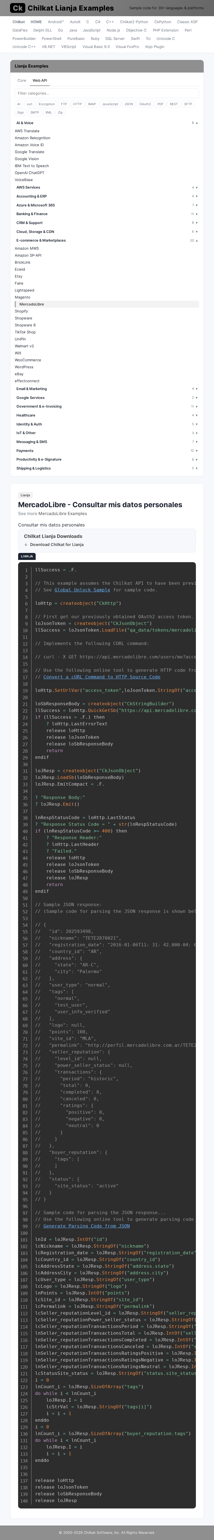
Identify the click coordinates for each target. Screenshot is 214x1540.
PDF (160, 104)
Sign (20, 112)
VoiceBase (24, 179)
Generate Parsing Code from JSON (86, 1226)
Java (73, 30)
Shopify (21, 311)
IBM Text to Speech (32, 165)
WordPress (24, 367)
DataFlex (20, 30)
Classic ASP (187, 22)
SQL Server (115, 38)
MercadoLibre (32, 304)
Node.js (113, 30)
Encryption (47, 104)
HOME (36, 22)
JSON (129, 104)
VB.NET (48, 46)
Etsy (18, 276)
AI (18, 104)
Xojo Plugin (154, 46)
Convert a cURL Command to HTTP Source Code (101, 677)
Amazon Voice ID (29, 145)
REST (174, 104)
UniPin (20, 339)
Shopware (23, 318)
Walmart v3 (24, 346)
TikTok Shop (25, 332)
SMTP (34, 112)
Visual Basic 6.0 (96, 46)
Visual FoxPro (127, 46)
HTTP (77, 104)
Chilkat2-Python (134, 22)
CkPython (162, 22)
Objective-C (136, 30)
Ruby (95, 38)
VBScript (68, 46)
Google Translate (29, 152)
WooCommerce (28, 360)
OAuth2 (145, 104)
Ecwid (20, 269)
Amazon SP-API (28, 255)
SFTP (188, 104)
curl (29, 104)
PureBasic (76, 38)
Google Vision (27, 159)
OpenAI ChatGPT (29, 172)
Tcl (148, 38)
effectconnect (27, 381)
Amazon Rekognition (32, 138)
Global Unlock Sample (82, 590)
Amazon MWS (27, 248)
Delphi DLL (42, 30)
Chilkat (19, 22)
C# (97, 22)
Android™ (56, 22)
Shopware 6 (25, 325)
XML (48, 112)
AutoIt (75, 22)
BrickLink (22, 262)
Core (22, 80)
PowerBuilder (24, 38)
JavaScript (92, 30)
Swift (135, 38)
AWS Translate (27, 131)
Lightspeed (24, 290)
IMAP (92, 104)
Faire (19, 283)
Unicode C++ (24, 46)
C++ (110, 22)
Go (60, 30)
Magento (22, 297)
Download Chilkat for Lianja (57, 544)
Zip (60, 112)
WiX (18, 353)
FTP (64, 104)
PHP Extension (166, 30)
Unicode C (166, 38)
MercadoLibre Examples (62, 513)
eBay (19, 374)
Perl (188, 30)
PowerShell (51, 38)
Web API (40, 80)
